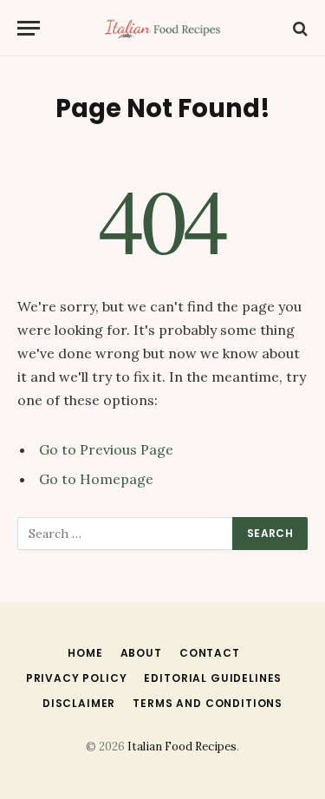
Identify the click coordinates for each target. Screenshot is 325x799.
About (141, 652)
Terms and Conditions (208, 703)
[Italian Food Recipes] (162, 28)
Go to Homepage (96, 479)
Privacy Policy (76, 678)
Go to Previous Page (106, 449)
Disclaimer (78, 703)
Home (85, 652)
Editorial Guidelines (213, 678)
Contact (209, 652)
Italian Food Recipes (182, 746)
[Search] (298, 28)
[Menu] (28, 28)
